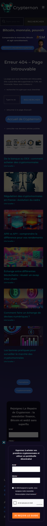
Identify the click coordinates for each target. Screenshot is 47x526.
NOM (14, 465)
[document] (23, 263)
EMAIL (14, 476)
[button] (4, 442)
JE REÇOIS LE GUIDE (26, 515)
